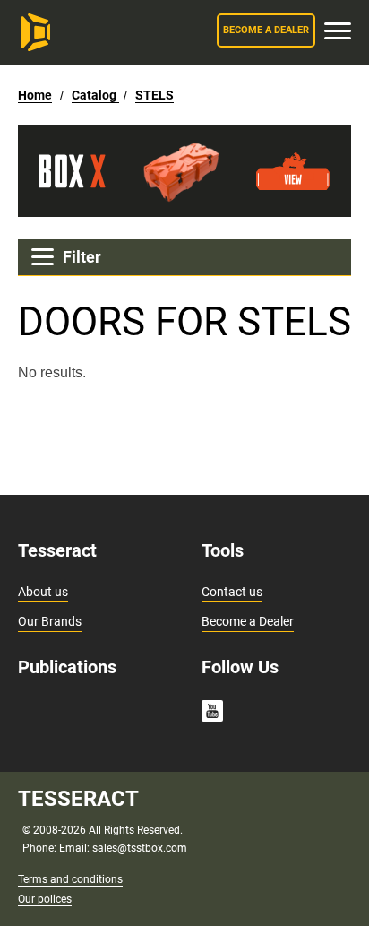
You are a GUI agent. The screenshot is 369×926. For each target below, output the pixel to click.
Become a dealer (266, 30)
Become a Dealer (248, 621)
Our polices (45, 899)
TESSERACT (78, 799)
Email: (75, 848)
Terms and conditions (70, 879)
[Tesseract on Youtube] (212, 713)
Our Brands (50, 621)
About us (43, 591)
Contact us (232, 591)
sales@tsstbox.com (139, 848)
